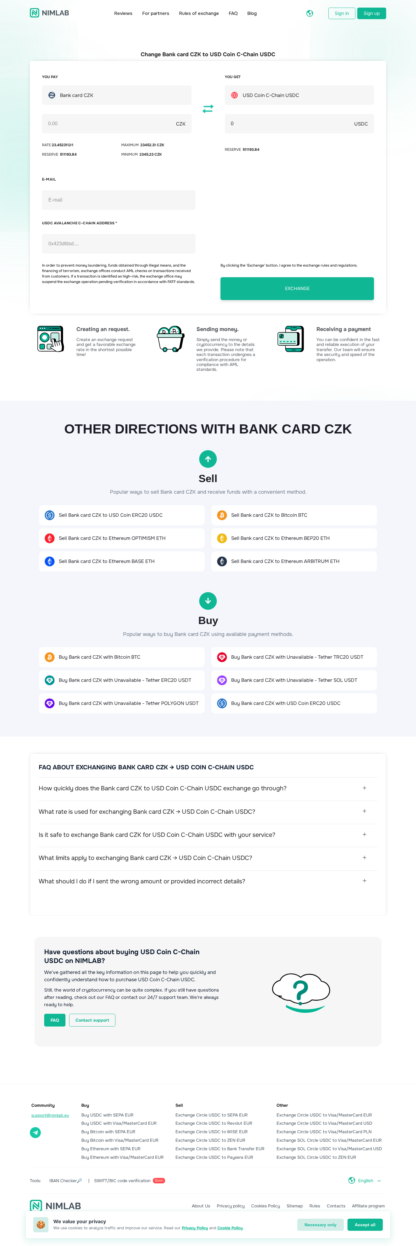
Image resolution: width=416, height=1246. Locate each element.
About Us (201, 1206)
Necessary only (321, 1224)
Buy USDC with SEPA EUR (107, 1115)
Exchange (297, 288)
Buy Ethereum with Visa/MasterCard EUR (122, 1157)
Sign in (342, 13)
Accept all (365, 1224)
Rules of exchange (199, 13)
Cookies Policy (265, 1206)
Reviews (123, 13)
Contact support (92, 1020)
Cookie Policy (230, 1227)
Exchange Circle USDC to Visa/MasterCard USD (324, 1123)
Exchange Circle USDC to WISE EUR (211, 1131)
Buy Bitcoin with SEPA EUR (108, 1131)
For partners (155, 13)
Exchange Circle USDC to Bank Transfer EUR (219, 1148)
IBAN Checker (65, 1180)
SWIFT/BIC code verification (128, 1180)
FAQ (233, 13)
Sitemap (295, 1206)
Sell (179, 1105)
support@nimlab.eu (50, 1115)
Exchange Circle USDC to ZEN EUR (210, 1140)
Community (43, 1105)
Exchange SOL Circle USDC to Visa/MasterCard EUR (329, 1140)
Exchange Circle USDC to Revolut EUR (213, 1123)
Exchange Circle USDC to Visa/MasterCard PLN (324, 1131)
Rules (314, 1206)
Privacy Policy (195, 1227)
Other (282, 1105)
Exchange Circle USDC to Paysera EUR (214, 1157)
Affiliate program (368, 1206)
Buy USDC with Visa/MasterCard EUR (119, 1123)
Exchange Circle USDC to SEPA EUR (211, 1115)
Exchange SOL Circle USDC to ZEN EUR (316, 1157)
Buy (85, 1105)
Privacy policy (231, 1206)
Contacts (336, 1206)
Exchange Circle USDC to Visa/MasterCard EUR (324, 1115)
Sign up (372, 13)
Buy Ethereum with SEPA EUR (110, 1148)
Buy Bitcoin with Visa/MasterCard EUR (119, 1140)
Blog (252, 13)
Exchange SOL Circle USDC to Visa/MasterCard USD (329, 1148)
